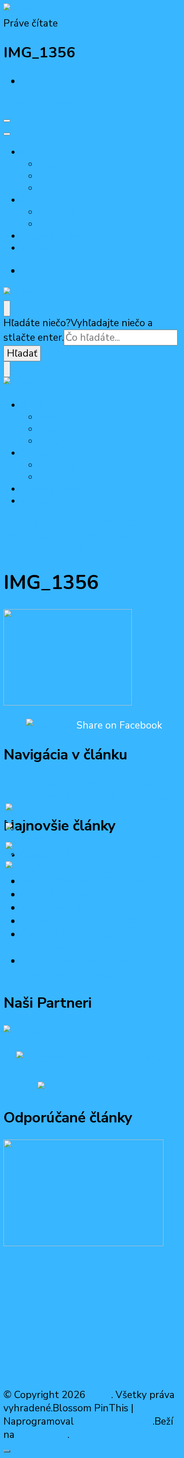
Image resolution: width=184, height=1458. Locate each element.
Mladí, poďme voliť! (54, 1326)
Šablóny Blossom (113, 1421)
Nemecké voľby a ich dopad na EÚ (96, 921)
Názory (52, 224)
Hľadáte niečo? (37, 323)
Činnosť (36, 200)
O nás (32, 152)
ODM (99, 1394)
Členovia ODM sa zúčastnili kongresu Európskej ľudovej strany (77, 1284)
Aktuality (57, 212)
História (53, 176)
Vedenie (54, 164)
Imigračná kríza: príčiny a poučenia (97, 881)
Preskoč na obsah (43, 104)
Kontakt (37, 248)
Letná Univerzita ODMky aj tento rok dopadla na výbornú (92, 967)
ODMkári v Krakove (63, 894)
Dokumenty (62, 188)
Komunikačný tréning (68, 907)
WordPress (42, 1434)
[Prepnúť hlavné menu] (6, 120)
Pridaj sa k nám (50, 236)
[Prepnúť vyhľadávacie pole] (6, 308)
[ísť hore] (6, 1451)
